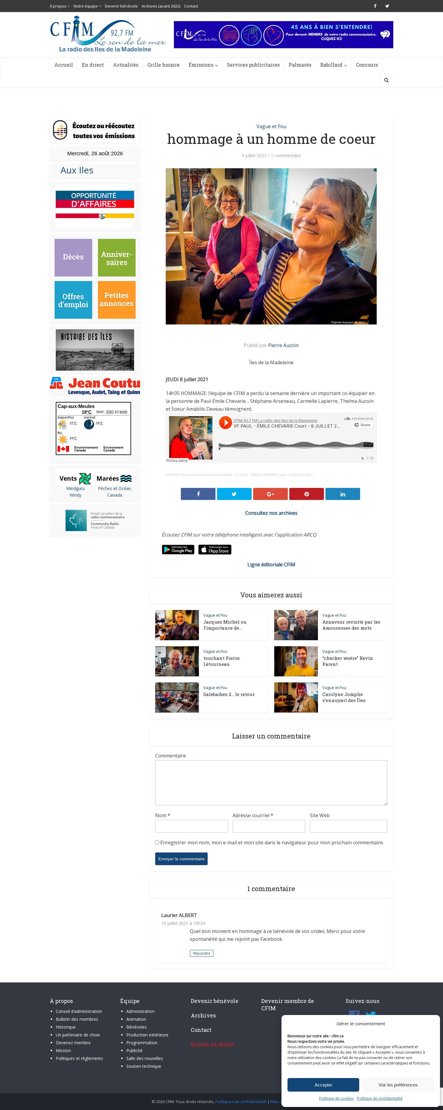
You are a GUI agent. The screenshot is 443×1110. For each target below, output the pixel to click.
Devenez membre (73, 1042)
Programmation (141, 1042)
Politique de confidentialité (380, 1098)
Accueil (63, 65)
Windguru (75, 488)
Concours (367, 65)
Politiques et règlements (79, 1058)
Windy (75, 495)
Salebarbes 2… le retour (229, 694)
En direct (93, 65)
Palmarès (300, 65)
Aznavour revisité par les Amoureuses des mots (351, 625)
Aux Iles (74, 170)
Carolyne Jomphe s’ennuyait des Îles (344, 697)
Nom (162, 815)
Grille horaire (163, 65)
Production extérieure (147, 1035)
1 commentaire (286, 155)
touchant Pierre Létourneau (221, 661)
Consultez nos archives (271, 513)
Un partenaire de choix (78, 1035)
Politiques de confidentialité (240, 1101)
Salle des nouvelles (144, 1058)
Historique (66, 1027)
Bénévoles (136, 1027)
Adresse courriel (253, 815)
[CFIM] (109, 34)
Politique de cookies (336, 1098)
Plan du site (281, 1101)
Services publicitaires (253, 65)
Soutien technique (143, 1066)
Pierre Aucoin (283, 345)
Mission (63, 1050)
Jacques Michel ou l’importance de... (225, 625)
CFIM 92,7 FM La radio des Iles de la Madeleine (199, 474)
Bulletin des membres (77, 1019)
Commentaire (170, 755)
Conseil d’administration (79, 1011)
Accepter (323, 1084)
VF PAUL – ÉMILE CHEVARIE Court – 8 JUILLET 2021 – (275, 474)
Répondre (201, 953)
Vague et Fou (271, 126)
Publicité (134, 1050)
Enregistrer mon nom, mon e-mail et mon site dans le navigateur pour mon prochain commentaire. (272, 842)
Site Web (320, 815)
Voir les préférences (398, 1084)
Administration (140, 1011)
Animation (136, 1019)
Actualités (125, 65)
